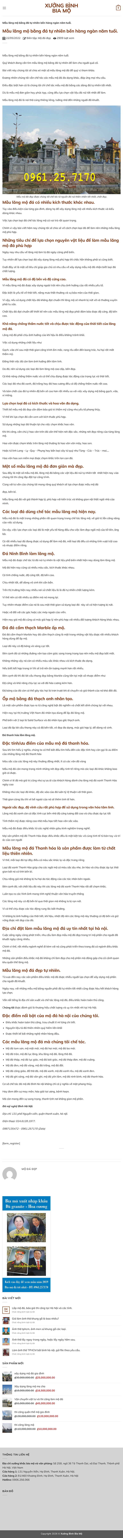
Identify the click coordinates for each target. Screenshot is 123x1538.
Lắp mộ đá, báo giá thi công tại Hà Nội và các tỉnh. (42, 1308)
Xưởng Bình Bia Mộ (61, 8)
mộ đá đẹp (24, 409)
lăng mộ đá (15, 100)
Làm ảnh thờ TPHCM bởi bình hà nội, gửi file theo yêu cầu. (46, 1350)
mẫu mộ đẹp (96, 653)
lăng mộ (13, 55)
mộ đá (65, 70)
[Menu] (4, 8)
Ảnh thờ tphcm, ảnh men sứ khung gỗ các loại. (39, 1329)
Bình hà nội (37, 1084)
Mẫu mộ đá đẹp (24, 196)
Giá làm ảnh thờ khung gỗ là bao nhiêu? (35, 1318)
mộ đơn (19, 92)
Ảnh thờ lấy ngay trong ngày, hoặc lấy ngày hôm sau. (43, 1339)
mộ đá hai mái (48, 1048)
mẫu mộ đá (55, 77)
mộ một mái (32, 1048)
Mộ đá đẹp (44, 38)
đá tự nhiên (32, 55)
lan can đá (66, 458)
